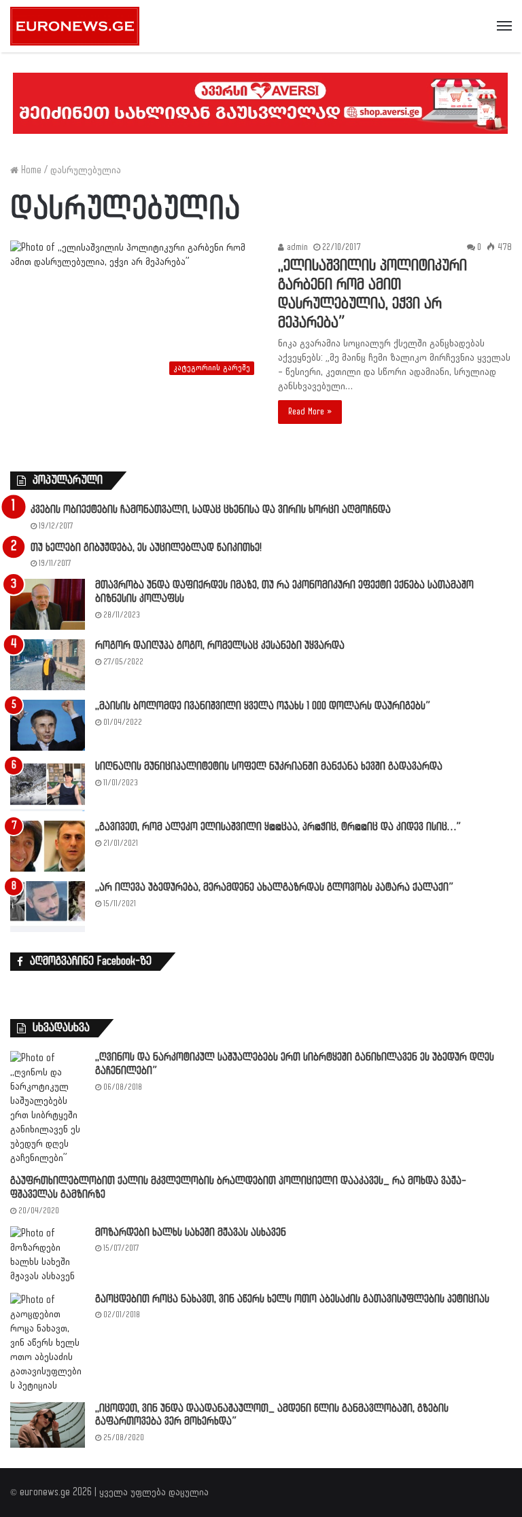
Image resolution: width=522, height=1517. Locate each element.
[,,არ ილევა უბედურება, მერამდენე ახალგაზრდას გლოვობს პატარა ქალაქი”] (47, 906)
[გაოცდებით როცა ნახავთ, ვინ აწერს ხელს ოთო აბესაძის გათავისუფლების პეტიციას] (47, 1343)
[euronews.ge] (74, 26)
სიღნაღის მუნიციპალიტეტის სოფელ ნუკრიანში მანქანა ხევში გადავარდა (268, 766)
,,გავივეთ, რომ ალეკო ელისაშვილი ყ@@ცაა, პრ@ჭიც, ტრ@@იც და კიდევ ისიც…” (278, 827)
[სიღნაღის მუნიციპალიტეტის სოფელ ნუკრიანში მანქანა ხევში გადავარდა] (47, 785)
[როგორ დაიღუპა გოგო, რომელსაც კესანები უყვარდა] (47, 664)
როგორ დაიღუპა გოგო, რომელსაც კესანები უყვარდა (220, 646)
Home (29, 170)
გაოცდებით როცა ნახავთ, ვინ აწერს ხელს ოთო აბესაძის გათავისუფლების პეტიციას (292, 1299)
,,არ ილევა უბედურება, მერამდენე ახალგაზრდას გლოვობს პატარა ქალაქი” (274, 887)
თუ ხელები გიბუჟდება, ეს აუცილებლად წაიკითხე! (146, 548)
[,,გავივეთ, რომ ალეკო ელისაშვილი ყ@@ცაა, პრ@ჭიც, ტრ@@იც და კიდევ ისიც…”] (47, 846)
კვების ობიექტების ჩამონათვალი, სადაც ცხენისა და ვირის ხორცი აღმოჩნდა (211, 510)
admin (296, 247)
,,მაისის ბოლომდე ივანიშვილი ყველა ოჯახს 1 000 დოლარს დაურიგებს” (262, 706)
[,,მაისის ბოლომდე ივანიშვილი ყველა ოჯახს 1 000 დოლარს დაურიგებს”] (47, 725)
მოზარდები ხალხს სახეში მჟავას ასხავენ (190, 1232)
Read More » (310, 411)
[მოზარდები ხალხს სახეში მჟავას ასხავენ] (47, 1254)
